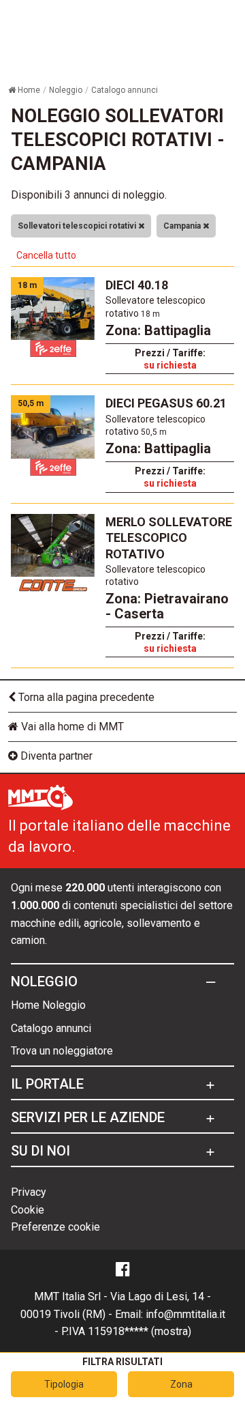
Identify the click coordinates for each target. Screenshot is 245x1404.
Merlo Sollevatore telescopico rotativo (168, 538)
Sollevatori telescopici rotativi (78, 226)
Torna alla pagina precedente (85, 697)
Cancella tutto (46, 255)
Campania (183, 226)
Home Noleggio (48, 1005)
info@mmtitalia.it (185, 1314)
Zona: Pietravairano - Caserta (167, 606)
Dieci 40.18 (136, 285)
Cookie (27, 1209)
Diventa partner (55, 755)
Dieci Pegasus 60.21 (166, 403)
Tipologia (64, 1384)
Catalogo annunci (51, 1028)
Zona (181, 1384)
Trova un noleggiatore (62, 1050)
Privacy (28, 1192)
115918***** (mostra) (139, 1331)
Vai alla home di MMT (71, 726)
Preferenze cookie (55, 1226)
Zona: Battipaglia (158, 330)
